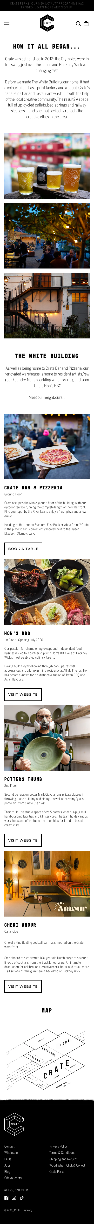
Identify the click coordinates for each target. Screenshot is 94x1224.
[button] (78, 23)
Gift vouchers (13, 1178)
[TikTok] (22, 1198)
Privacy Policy (58, 1146)
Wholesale (11, 1153)
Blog (7, 1172)
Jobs (7, 1165)
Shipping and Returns (63, 1159)
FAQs (7, 1159)
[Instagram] (14, 1198)
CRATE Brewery (23, 1210)
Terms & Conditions (62, 1153)
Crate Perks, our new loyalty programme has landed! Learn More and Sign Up (47, 5)
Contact (9, 1146)
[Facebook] (6, 1198)
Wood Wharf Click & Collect (67, 1165)
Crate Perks (56, 1172)
